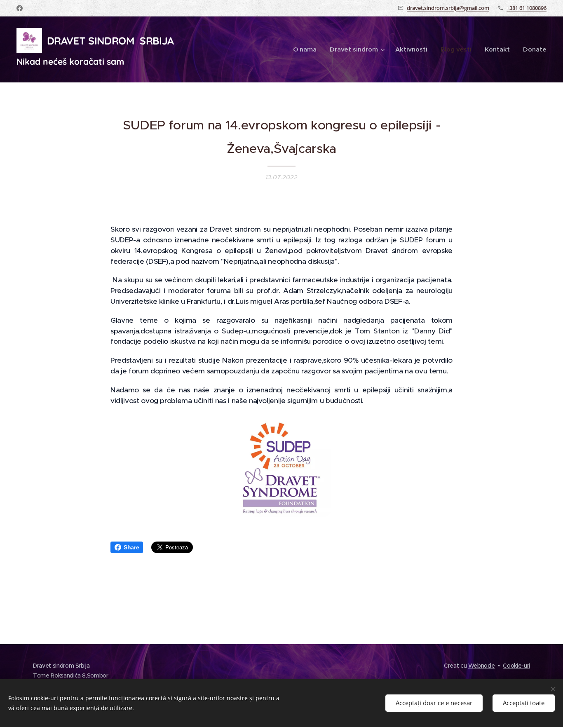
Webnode (481, 665)
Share (131, 547)
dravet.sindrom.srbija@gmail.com (448, 8)
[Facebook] (19, 8)
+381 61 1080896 (527, 8)
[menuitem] (307, 49)
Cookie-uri (516, 665)
